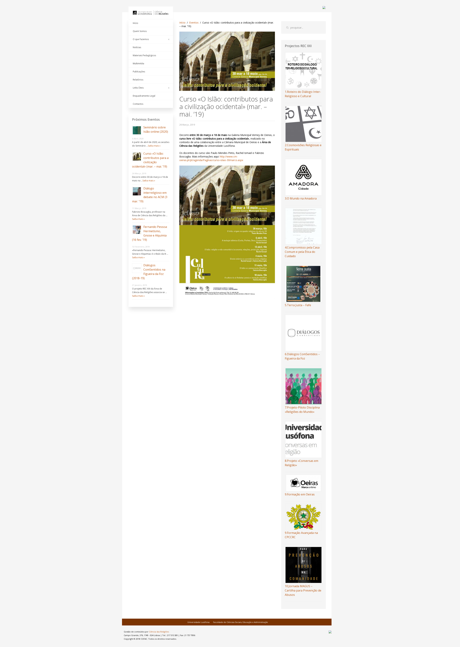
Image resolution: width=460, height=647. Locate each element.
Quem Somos (140, 31)
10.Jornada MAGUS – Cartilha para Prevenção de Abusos (303, 590)
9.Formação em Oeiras (300, 494)
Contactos (138, 103)
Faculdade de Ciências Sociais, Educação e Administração (240, 622)
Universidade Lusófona (198, 622)
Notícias (137, 47)
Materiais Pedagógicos (144, 55)
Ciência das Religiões (159, 631)
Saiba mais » (154, 145)
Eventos (194, 22)
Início (182, 22)
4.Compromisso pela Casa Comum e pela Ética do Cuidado (302, 251)
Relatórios (138, 79)
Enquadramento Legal (144, 95)
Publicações (139, 71)
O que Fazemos (141, 39)
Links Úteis (138, 87)
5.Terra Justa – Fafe (298, 305)
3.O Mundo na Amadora (301, 198)
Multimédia (138, 63)
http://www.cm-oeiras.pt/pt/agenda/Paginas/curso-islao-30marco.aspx (211, 158)
